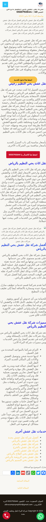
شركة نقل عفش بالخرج (25, 447)
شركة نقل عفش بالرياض (25, 440)
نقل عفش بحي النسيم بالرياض (22, 460)
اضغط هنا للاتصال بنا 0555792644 (23, 154)
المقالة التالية (23, 487)
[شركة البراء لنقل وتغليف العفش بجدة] (40, 4)
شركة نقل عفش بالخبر (26, 450)
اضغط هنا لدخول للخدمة (23, 80)
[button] (40, 516)
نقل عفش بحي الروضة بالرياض (21, 457)
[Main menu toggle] (5, 4)
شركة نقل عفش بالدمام (25, 444)
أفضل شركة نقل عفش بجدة (23, 437)
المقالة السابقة (23, 480)
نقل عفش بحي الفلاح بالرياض (22, 453)
